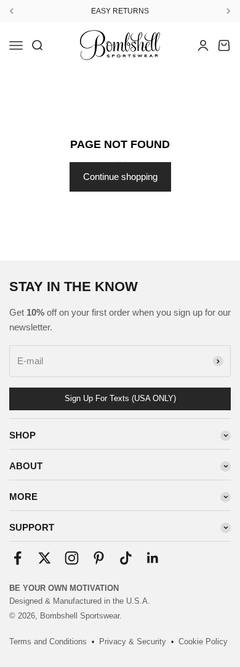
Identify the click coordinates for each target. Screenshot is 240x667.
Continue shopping (120, 176)
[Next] (228, 11)
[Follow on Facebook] (17, 558)
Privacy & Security (132, 641)
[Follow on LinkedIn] (153, 558)
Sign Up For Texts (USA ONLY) (120, 398)
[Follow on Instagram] (71, 558)
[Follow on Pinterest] (98, 558)
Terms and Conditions (48, 641)
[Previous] (11, 11)
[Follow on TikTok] (126, 558)
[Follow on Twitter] (44, 558)
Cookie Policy (203, 641)
